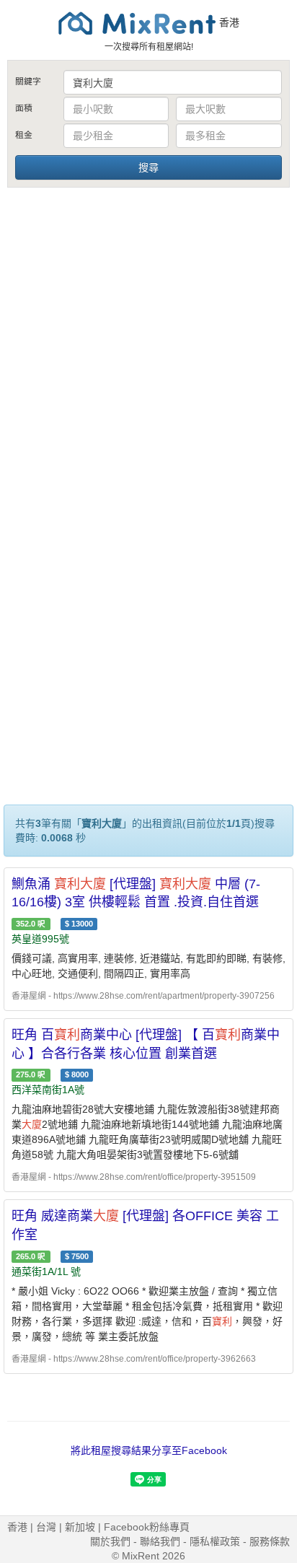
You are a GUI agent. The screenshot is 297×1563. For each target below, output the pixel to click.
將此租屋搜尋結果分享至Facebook (149, 1450)
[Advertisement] (148, 345)
